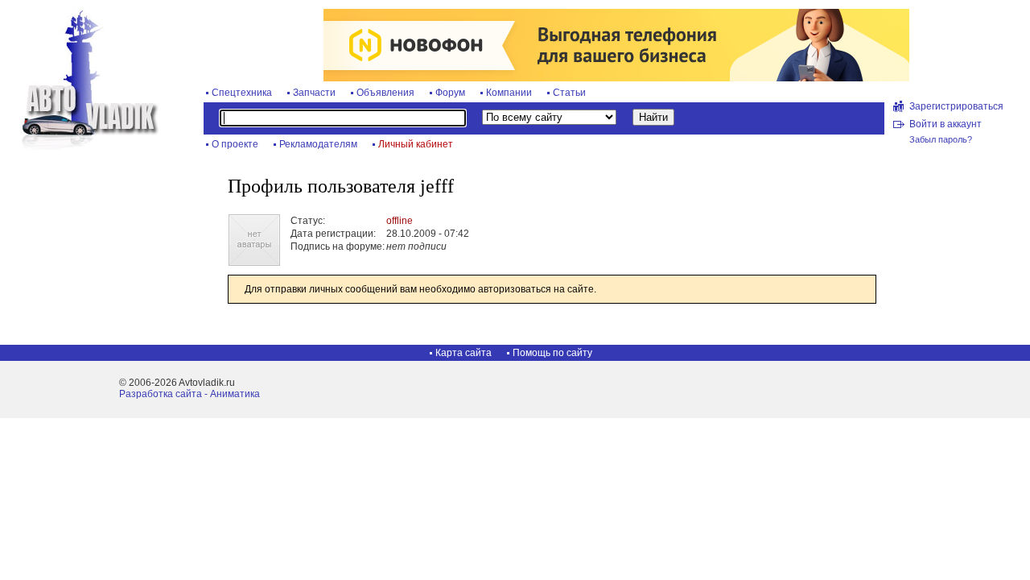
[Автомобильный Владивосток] (80, 146)
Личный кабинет (415, 144)
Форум (450, 92)
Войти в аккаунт (945, 124)
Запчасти (314, 92)
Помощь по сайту (552, 352)
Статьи (569, 92)
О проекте (235, 144)
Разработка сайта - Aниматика (189, 394)
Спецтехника (242, 92)
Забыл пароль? (940, 139)
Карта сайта (463, 352)
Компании (509, 92)
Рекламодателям (318, 144)
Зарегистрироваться (956, 106)
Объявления (385, 92)
